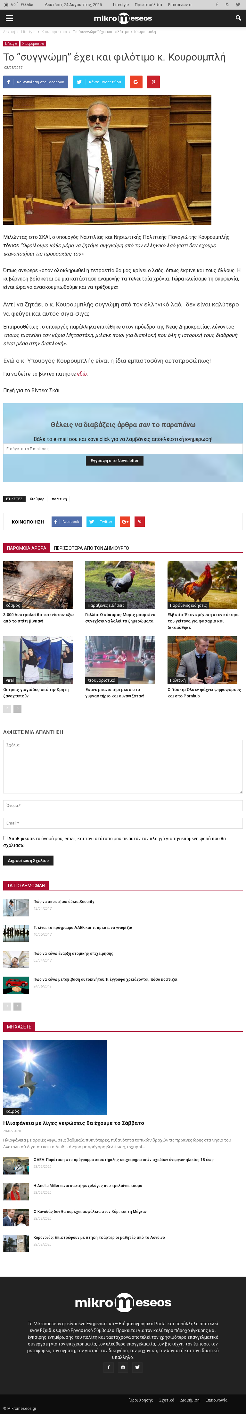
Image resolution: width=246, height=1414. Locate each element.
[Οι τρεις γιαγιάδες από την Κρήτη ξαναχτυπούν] (40, 660)
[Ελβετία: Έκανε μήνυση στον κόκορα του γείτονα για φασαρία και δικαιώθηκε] (205, 585)
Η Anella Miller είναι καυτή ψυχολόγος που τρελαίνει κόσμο (88, 1185)
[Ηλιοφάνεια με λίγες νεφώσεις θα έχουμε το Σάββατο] (123, 1077)
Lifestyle (121, 4)
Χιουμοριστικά (33, 43)
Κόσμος (13, 605)
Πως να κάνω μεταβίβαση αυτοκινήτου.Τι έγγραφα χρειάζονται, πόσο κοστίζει (105, 979)
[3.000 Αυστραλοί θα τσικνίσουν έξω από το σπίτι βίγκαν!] (40, 585)
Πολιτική (178, 680)
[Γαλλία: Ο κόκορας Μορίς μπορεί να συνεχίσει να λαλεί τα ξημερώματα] (122, 585)
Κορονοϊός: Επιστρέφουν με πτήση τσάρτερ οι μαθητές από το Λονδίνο (99, 1237)
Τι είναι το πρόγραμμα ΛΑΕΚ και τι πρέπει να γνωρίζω (83, 927)
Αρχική (9, 31)
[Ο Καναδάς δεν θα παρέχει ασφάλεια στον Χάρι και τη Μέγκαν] (16, 1217)
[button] (238, 18)
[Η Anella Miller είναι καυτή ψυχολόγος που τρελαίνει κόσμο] (16, 1191)
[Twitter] (238, 4)
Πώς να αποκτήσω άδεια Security (64, 901)
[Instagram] (227, 4)
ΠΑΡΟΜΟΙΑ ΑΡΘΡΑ (26, 548)
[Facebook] (217, 4)
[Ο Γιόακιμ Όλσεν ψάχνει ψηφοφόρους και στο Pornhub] (205, 660)
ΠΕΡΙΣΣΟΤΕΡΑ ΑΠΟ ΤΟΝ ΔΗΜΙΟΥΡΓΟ (91, 548)
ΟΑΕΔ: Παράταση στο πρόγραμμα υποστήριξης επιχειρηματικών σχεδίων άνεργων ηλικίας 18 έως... (125, 1160)
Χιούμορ (37, 498)
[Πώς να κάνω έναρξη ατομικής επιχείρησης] (16, 959)
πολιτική (59, 498)
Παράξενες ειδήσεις (106, 605)
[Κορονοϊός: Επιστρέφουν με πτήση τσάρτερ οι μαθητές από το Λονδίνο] (16, 1243)
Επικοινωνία (180, 4)
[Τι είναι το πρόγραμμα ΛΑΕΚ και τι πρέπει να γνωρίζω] (16, 933)
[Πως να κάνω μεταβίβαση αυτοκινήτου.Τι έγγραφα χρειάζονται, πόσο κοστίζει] (16, 985)
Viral (10, 680)
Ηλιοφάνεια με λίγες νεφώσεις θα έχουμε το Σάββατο (73, 1123)
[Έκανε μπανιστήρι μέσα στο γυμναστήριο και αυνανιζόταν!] (122, 660)
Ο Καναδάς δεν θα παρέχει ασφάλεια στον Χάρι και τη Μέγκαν (90, 1211)
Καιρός (12, 1111)
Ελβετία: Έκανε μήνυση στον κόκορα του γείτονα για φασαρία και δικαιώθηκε (203, 621)
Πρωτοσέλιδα (148, 4)
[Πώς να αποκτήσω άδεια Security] (16, 907)
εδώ (82, 374)
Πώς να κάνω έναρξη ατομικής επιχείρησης (73, 953)
